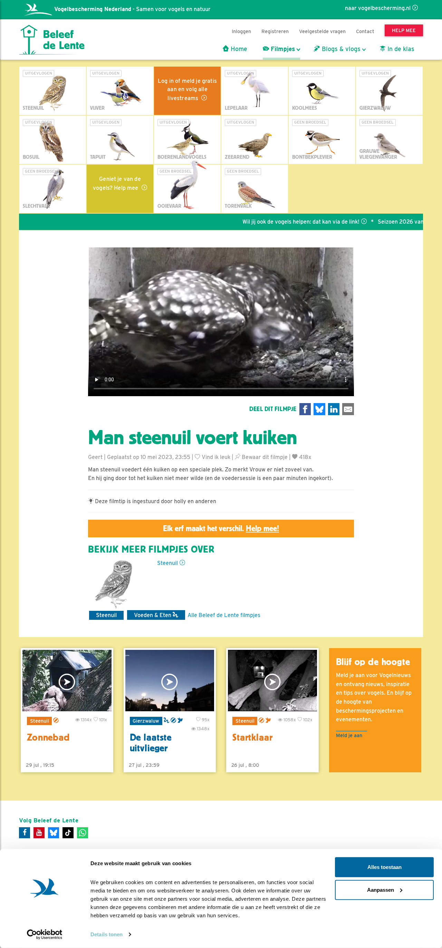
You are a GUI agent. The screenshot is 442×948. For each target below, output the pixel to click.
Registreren (275, 31)
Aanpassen (380, 889)
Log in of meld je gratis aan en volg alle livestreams (187, 89)
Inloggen (241, 31)
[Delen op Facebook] (305, 409)
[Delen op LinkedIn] (334, 409)
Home (238, 49)
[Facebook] (24, 832)
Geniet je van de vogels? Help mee (117, 183)
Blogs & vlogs (340, 49)
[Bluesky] (53, 832)
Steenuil (167, 563)
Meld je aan (349, 735)
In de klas (400, 49)
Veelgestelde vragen (322, 31)
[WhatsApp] (82, 832)
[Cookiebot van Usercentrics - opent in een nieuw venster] (45, 934)
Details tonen (106, 934)
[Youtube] (39, 832)
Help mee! (262, 528)
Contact (365, 31)
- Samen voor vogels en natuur (132, 9)
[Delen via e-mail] (348, 409)
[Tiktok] (68, 832)
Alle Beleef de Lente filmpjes (224, 615)
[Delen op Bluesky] (319, 409)
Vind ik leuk (215, 457)
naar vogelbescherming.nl (378, 8)
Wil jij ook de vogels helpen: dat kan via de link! (278, 221)
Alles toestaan (384, 867)
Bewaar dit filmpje (264, 457)
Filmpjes (282, 49)
